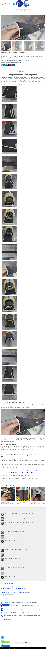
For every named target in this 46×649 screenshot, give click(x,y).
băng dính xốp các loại (40, 470)
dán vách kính (6, 62)
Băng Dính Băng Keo (19, 9)
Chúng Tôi (12, 645)
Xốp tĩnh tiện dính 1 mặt (21, 503)
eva (9, 62)
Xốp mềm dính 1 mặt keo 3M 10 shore (7, 504)
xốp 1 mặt (14, 62)
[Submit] (14, 4)
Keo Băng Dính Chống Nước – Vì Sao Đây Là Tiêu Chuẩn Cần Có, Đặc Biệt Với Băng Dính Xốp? (24, 609)
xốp (11, 62)
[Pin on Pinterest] (10, 65)
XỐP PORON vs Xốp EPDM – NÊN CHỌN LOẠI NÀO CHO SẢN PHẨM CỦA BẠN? (21, 605)
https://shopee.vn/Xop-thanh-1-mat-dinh (10, 480)
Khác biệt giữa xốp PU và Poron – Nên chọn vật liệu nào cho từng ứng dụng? (21, 602)
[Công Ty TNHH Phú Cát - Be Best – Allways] (23, 3)
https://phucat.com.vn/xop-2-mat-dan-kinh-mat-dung (13, 477)
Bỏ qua (38, 648)
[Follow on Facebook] (2, 595)
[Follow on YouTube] (12, 595)
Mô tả (20, 71)
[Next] (43, 27)
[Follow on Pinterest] (10, 595)
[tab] (20, 72)
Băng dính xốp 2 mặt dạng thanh (38, 503)
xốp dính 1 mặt (18, 62)
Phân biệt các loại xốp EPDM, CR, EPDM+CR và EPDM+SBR (17, 612)
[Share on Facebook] (4, 65)
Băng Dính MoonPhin (16, 60)
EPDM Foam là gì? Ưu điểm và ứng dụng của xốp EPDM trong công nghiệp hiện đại (22, 615)
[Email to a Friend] (8, 65)
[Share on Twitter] (6, 65)
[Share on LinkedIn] (12, 65)
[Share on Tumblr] (14, 65)
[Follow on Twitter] (6, 595)
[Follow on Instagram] (4, 595)
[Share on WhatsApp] (2, 65)
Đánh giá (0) (24, 71)
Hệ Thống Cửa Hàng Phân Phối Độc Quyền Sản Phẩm (25, 645)
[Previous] (3, 27)
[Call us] (8, 595)
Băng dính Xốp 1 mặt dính (26, 9)
